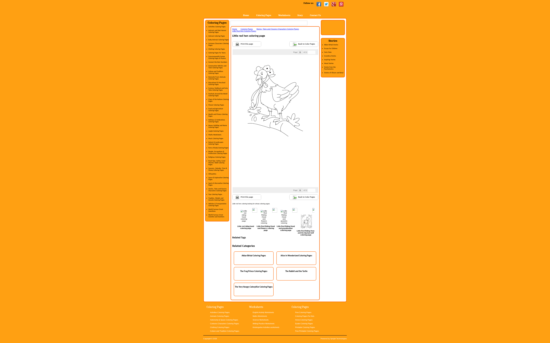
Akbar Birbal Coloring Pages (254, 256)
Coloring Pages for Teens (217, 53)
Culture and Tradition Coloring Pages (215, 72)
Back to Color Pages (306, 44)
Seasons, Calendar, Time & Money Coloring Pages (217, 169)
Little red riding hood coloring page (245, 227)
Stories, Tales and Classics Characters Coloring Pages (217, 190)
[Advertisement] (275, 60)
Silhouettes (212, 174)
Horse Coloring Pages (304, 320)
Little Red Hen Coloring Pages (244, 31)
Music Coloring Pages (215, 138)
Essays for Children (330, 48)
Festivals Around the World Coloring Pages (217, 95)
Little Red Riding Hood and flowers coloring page (266, 228)
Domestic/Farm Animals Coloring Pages (217, 78)
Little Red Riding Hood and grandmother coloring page (286, 228)
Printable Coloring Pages (305, 327)
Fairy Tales (328, 52)
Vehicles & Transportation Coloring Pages (217, 205)
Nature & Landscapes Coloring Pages (215, 143)
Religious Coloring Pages (217, 157)
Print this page (247, 44)
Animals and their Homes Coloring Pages (217, 31)
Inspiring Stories (329, 60)
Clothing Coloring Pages (216, 49)
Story (300, 15)
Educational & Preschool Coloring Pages (216, 83)
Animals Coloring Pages (216, 36)
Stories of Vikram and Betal (333, 73)
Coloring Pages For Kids (304, 316)
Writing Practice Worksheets (263, 324)
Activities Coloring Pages (217, 27)
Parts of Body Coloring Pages (218, 148)
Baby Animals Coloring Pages (218, 40)
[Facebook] (319, 4)
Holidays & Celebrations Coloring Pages (216, 121)
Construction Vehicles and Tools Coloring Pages (217, 67)
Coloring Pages (263, 15)
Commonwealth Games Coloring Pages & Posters (217, 57)
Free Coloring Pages (303, 312)
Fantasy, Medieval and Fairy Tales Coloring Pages (218, 89)
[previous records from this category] (310, 52)
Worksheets (284, 15)
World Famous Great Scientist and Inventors (216, 216)
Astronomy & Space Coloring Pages (224, 320)
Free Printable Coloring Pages (307, 331)
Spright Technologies (338, 339)
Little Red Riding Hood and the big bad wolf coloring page (306, 233)
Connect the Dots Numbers (217, 62)
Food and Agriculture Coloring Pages (215, 110)
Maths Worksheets (214, 135)
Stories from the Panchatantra (330, 68)
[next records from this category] (313, 52)
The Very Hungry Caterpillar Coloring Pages (254, 287)
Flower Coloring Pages (216, 105)
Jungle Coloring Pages (216, 131)
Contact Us (315, 15)
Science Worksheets (261, 320)
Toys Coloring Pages (215, 194)
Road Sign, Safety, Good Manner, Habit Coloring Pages (216, 163)
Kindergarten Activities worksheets (266, 327)
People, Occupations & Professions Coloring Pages (217, 152)
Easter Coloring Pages (304, 324)
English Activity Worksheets (263, 312)
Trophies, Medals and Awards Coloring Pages (216, 199)
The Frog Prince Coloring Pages (253, 271)
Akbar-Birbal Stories (331, 45)
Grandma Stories (330, 56)
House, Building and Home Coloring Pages (217, 126)
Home (226, 8)
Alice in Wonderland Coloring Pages (296, 256)
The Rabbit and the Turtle (296, 271)
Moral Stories (329, 63)
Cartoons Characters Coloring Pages (224, 324)
